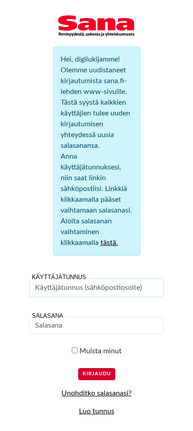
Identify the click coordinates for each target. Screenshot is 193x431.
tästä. (109, 242)
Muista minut (100, 351)
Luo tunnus (96, 411)
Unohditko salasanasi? (96, 393)
